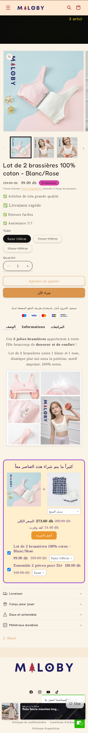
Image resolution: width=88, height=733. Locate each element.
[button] (8, 7)
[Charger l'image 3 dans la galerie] (67, 147)
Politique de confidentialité (29, 722)
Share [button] (11, 638)
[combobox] (64, 511)
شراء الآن (44, 292)
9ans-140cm (17, 238)
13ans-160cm (20, 249)
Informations (33, 326)
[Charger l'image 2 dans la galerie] (44, 147)
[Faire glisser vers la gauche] (4, 148)
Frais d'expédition (31, 188)
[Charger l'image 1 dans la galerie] (20, 147)
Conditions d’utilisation (65, 722)
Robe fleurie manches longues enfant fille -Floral (40, 709)
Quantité (9, 258)
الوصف (11, 326)
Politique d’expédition (46, 728)
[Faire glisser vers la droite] (83, 148)
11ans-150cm (50, 239)
